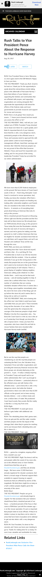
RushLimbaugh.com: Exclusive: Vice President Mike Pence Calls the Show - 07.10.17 (20, 545)
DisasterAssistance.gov (12, 468)
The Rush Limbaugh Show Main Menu (18, 11)
